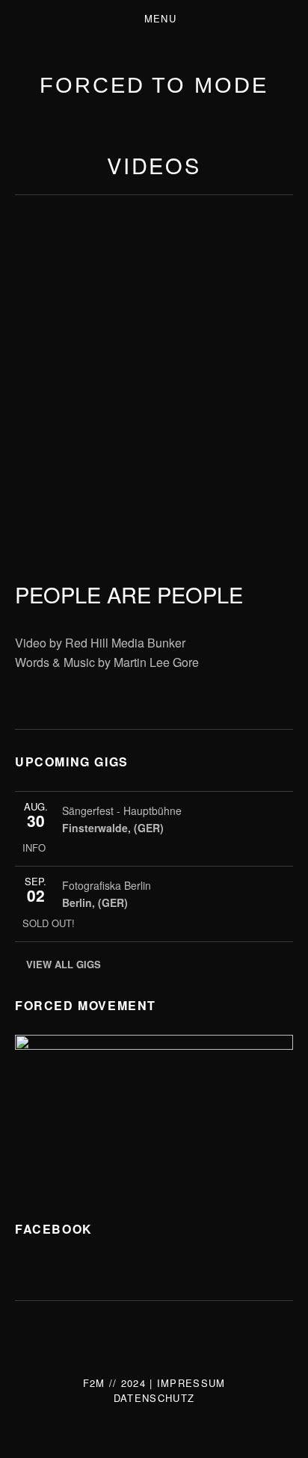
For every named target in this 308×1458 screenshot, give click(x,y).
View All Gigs (63, 964)
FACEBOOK (54, 1228)
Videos (154, 165)
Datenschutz (154, 1398)
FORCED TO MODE (154, 85)
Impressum (191, 1383)
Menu (160, 18)
